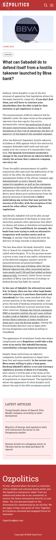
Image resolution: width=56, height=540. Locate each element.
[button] (46, 5)
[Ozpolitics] (15, 5)
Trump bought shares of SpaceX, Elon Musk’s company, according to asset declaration (24, 413)
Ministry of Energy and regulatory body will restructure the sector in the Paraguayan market (26, 430)
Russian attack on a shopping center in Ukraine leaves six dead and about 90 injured (25, 447)
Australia (8, 54)
